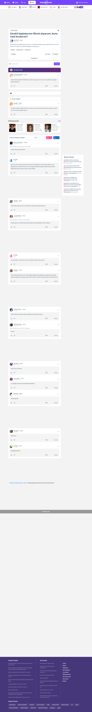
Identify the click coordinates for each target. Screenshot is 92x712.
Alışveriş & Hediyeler (22, 704)
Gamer (76, 704)
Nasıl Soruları (27, 49)
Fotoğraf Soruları (19, 49)
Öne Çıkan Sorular (67, 676)
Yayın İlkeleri (66, 672)
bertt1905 (16, 40)
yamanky (16, 200)
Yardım (64, 663)
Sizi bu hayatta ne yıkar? (45, 692)
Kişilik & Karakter (14, 30)
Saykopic (16, 270)
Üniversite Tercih (44, 7)
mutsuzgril (16, 430)
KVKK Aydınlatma (67, 674)
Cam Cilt (34, 7)
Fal (72, 704)
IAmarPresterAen (17, 324)
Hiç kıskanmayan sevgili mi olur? (47, 663)
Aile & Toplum (12, 704)
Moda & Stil (33, 707)
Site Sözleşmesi (66, 670)
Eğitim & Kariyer (65, 704)
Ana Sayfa (11, 482)
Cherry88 (16, 103)
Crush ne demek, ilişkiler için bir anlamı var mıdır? (19, 697)
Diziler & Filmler (55, 704)
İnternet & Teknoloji (13, 707)
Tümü (59, 121)
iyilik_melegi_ (17, 378)
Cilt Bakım (32, 704)
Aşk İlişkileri (14, 7)
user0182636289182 (18, 74)
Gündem (54, 7)
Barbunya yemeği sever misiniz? (47, 675)
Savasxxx (16, 445)
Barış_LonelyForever (18, 142)
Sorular (25, 482)
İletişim (64, 665)
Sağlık (58, 707)
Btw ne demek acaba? (13, 689)
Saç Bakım (52, 707)
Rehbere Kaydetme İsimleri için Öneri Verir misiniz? (19, 672)
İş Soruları (13, 49)
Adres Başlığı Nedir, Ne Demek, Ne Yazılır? (17, 684)
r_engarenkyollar (17, 215)
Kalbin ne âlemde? (44, 678)
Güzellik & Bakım (64, 7)
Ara (24, 2)
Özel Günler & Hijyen (42, 707)
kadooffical (16, 363)
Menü (8, 2)
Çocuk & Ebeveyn (40, 704)
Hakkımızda (65, 667)
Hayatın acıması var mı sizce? (46, 689)
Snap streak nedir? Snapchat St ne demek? (17, 687)
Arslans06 (16, 393)
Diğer (48, 704)
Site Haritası (65, 678)
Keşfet (16, 2)
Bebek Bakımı (24, 7)
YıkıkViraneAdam (17, 309)
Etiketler (64, 681)
